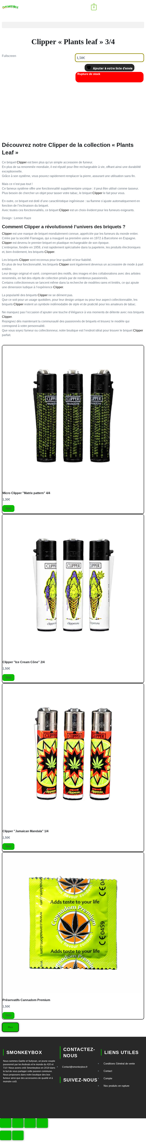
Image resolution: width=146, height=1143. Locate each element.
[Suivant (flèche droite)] (18, 1135)
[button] (114, 7)
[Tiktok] (64, 1091)
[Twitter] (79, 1102)
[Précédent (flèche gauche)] (5, 1135)
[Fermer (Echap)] (42, 1123)
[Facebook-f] (64, 1102)
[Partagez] (30, 1123)
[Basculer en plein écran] (18, 1123)
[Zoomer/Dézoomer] (5, 1123)
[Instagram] (79, 1091)
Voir (8, 508)
